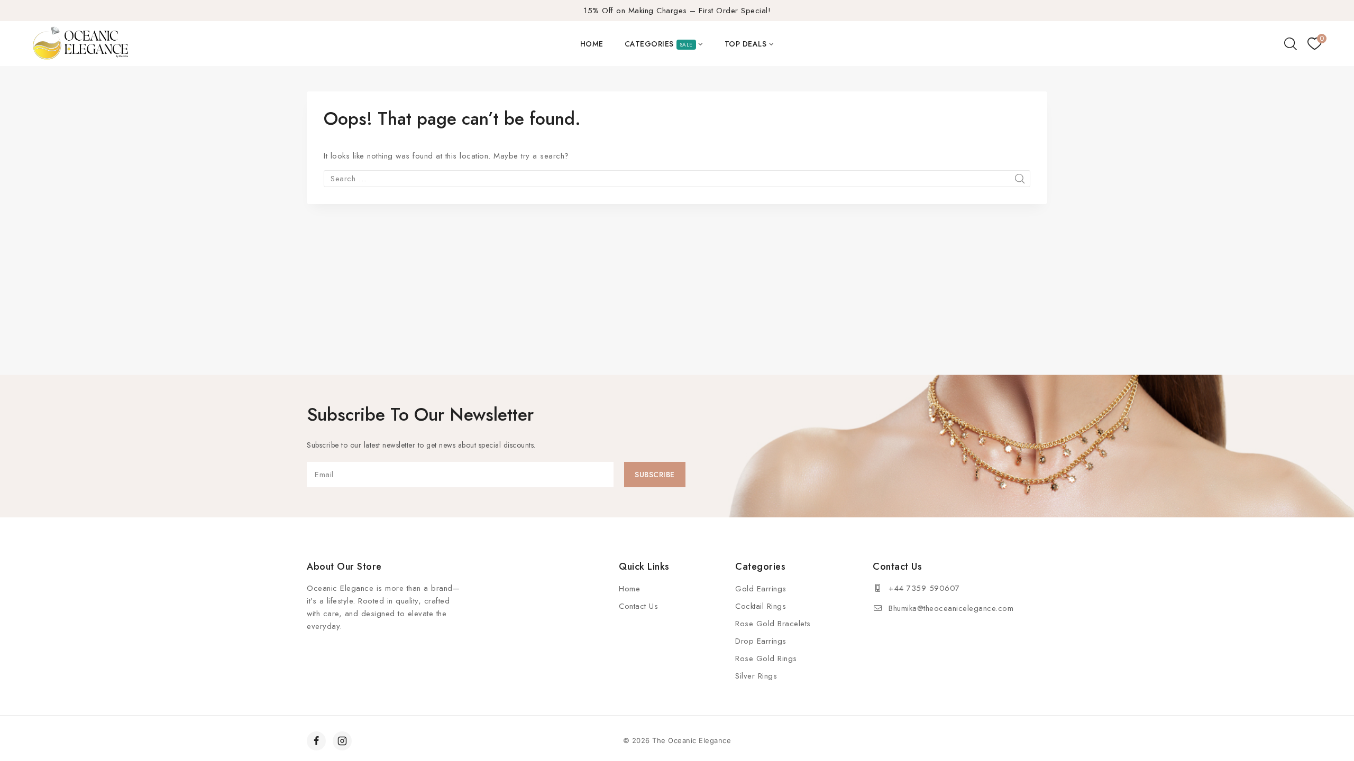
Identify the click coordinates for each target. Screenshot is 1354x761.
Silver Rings (756, 676)
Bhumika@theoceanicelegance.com (951, 608)
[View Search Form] (1290, 44)
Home (591, 44)
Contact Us (638, 606)
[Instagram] (342, 740)
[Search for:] (677, 178)
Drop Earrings (760, 641)
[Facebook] (316, 740)
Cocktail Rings (760, 606)
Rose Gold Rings (766, 658)
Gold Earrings (760, 589)
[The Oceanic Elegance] (80, 44)
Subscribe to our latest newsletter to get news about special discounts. (421, 445)
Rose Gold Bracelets (773, 623)
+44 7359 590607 (924, 588)
